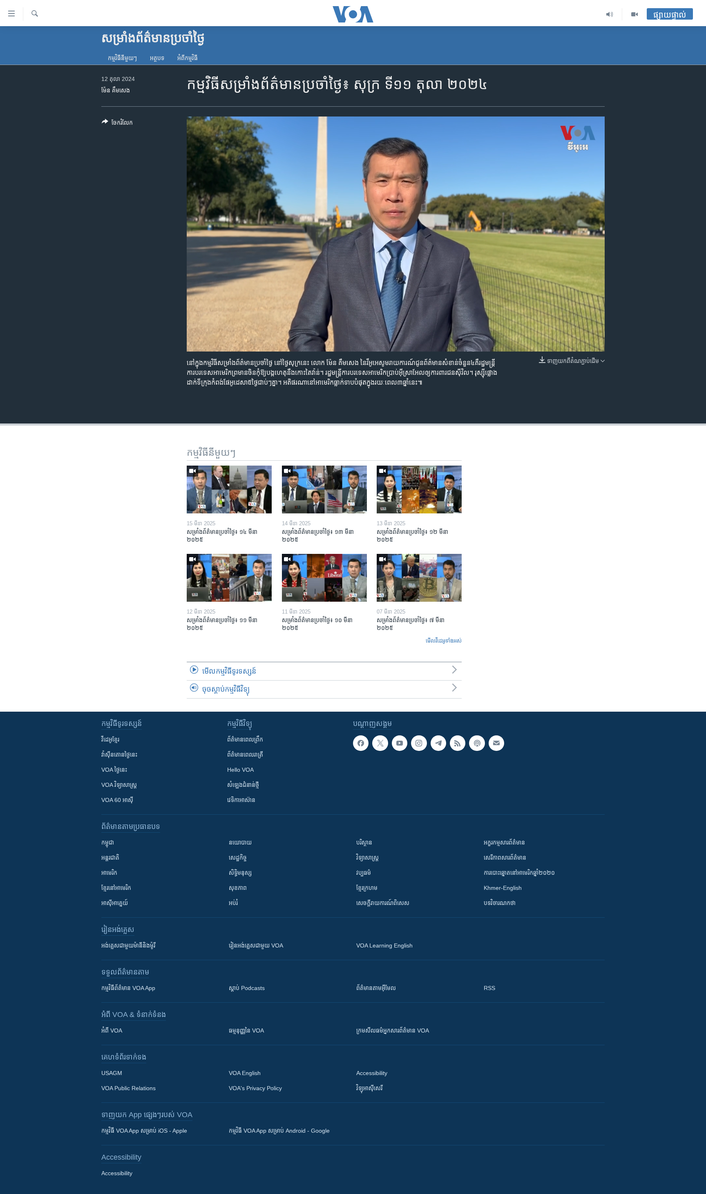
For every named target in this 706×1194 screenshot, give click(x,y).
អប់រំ (233, 903)
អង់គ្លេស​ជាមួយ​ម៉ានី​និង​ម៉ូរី (128, 945)
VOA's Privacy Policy (255, 1088)
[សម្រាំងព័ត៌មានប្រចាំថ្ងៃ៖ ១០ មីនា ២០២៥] (324, 578)
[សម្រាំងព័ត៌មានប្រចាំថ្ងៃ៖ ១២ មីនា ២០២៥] (419, 489)
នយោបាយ (240, 842)
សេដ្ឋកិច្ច (238, 857)
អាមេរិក (109, 872)
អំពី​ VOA (111, 1030)
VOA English (245, 1073)
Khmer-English (503, 888)
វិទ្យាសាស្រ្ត (367, 857)
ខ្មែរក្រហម (367, 888)
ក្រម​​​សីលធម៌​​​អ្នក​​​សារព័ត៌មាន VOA (392, 1030)
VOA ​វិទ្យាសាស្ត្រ (119, 785)
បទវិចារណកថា (500, 903)
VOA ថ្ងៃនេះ (114, 769)
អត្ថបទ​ (157, 58)
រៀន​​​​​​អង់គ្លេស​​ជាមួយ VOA (256, 945)
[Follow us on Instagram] (419, 743)
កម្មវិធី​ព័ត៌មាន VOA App (128, 988)
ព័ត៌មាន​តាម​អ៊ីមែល (376, 988)
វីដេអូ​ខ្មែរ (110, 739)
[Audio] (609, 14)
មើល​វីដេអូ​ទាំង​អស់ (444, 641)
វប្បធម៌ (363, 872)
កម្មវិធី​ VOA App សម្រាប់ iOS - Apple (144, 1130)
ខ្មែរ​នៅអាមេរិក (116, 888)
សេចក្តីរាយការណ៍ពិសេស (382, 903)
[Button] (117, 124)
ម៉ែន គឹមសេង (115, 90)
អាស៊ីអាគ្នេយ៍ (114, 903)
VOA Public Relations (128, 1088)
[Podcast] (477, 743)
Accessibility (371, 1073)
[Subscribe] (496, 743)
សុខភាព (238, 888)
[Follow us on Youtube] (399, 743)
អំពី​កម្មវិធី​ (187, 58)
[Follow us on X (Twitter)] (380, 743)
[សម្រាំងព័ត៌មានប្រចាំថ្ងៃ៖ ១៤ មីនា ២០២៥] (229, 489)
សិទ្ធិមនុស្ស (240, 872)
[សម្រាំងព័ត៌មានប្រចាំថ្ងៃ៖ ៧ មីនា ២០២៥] (419, 578)
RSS (489, 988)
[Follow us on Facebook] (361, 743)
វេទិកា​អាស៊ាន (241, 800)
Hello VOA (240, 769)
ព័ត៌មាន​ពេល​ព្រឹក (245, 739)
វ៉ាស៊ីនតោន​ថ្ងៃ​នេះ (119, 754)
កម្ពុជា (107, 842)
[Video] (634, 14)
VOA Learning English (384, 945)
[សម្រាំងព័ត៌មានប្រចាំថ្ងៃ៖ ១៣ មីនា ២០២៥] (324, 489)
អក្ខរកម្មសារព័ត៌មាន (504, 842)
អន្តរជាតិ (110, 857)
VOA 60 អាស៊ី (117, 800)
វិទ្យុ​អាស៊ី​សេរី (369, 1088)
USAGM (111, 1073)
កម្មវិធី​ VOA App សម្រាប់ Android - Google (279, 1130)
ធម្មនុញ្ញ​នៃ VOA (246, 1030)
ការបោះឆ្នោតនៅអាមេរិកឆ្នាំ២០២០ (519, 872)
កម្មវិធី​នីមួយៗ (122, 58)
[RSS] (457, 743)
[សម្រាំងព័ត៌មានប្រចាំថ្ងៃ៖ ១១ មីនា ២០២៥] (229, 578)
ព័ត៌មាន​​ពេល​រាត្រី (245, 754)
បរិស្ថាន (364, 842)
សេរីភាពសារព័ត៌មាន (505, 857)
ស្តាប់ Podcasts (247, 988)
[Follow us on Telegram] (438, 743)
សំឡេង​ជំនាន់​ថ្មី (243, 785)
